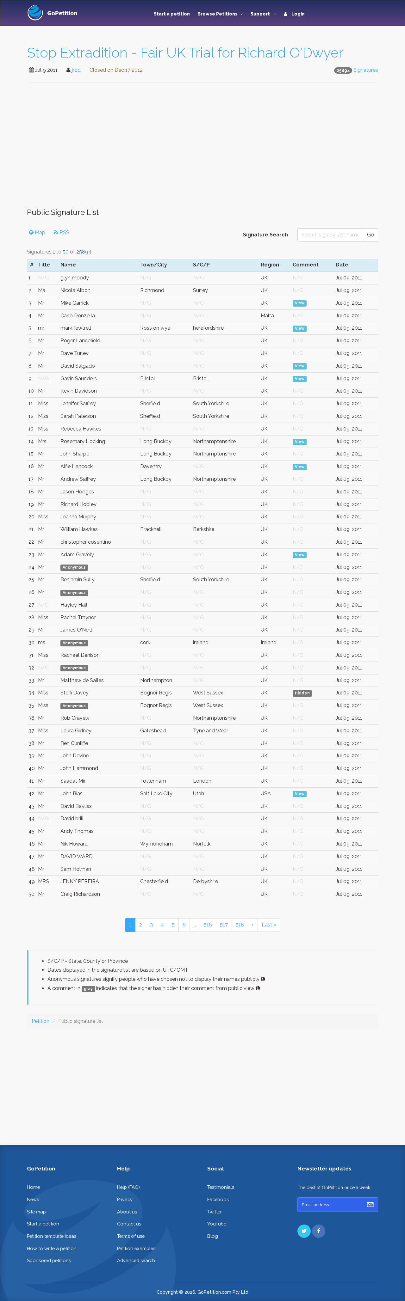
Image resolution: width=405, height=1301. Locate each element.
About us (127, 1211)
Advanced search (136, 1260)
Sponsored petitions (49, 1260)
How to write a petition (52, 1248)
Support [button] (261, 13)
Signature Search (265, 235)
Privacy (125, 1199)
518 (240, 925)
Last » (269, 925)
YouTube (216, 1223)
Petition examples (136, 1248)
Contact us (129, 1223)
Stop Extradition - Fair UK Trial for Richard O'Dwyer (185, 53)
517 (224, 925)
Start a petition (172, 13)
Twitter (214, 1211)
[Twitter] (304, 1231)
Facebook (218, 1199)
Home (33, 1187)
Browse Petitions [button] (217, 13)
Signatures (365, 70)
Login (297, 13)
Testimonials (220, 1187)
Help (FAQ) (128, 1187)
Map (39, 232)
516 (208, 925)
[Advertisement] (202, 148)
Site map (36, 1211)
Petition (40, 1021)
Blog (212, 1236)
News (33, 1199)
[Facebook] (318, 1231)
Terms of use (131, 1236)
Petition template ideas (51, 1236)
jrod (76, 70)
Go (370, 235)
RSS (63, 232)
